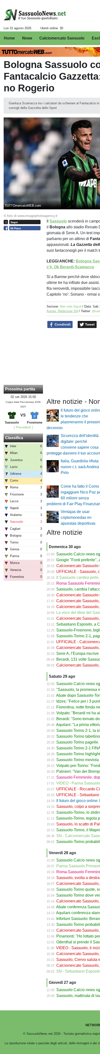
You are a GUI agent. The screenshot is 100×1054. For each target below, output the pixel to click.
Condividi (62, 324)
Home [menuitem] (9, 38)
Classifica (14, 438)
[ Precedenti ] (23, 427)
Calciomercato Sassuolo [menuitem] (61, 38)
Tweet (89, 324)
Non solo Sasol (70, 306)
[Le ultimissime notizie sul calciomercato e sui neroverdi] (35, 15)
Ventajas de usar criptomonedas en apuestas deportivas (78, 517)
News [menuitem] (27, 38)
